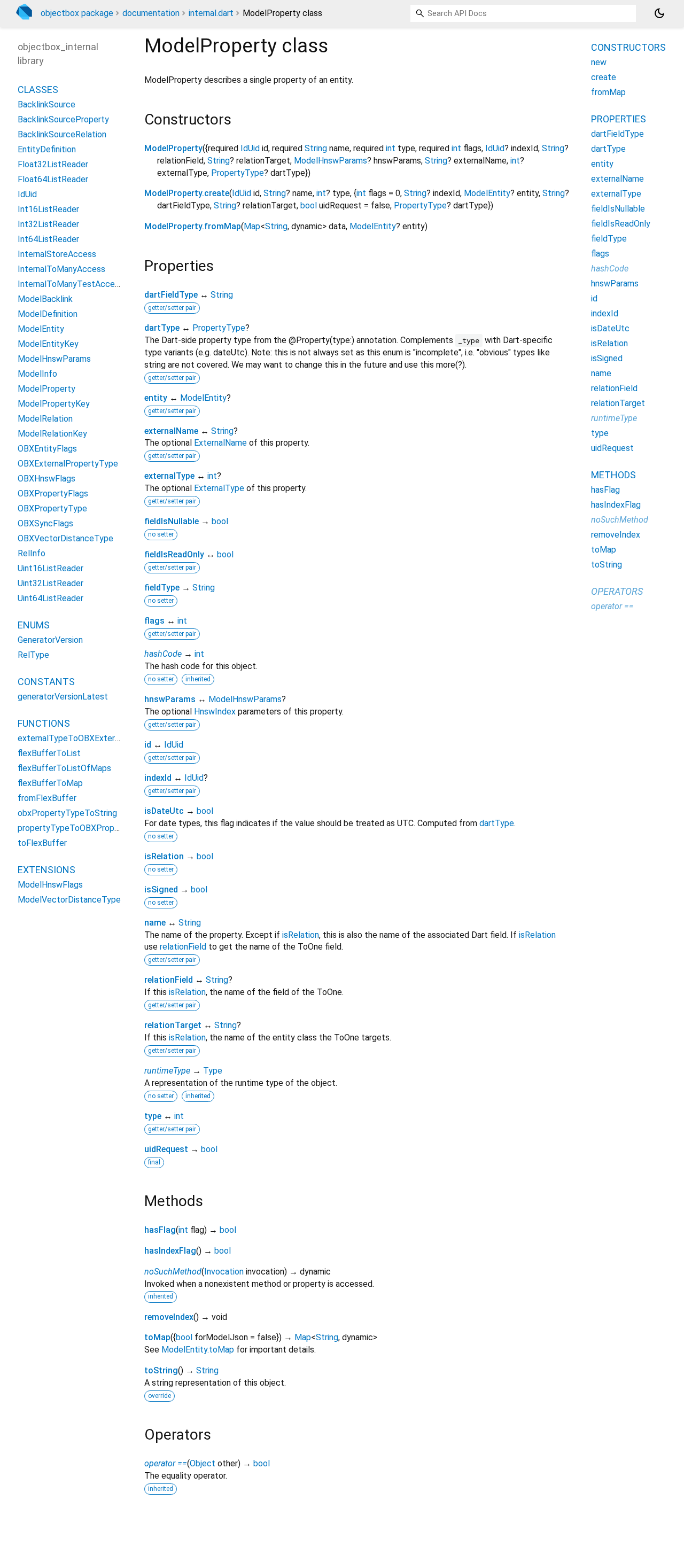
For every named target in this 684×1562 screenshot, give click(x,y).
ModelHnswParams (330, 161)
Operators (617, 591)
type (152, 1116)
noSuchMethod (172, 1271)
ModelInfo (37, 374)
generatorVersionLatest (63, 696)
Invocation (224, 1271)
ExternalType (219, 488)
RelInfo (31, 553)
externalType (169, 476)
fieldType (162, 587)
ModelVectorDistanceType (69, 900)
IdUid (250, 148)
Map (252, 226)
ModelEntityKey (48, 344)
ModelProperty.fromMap (192, 226)
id (147, 745)
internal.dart (211, 13)
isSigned (161, 889)
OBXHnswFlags (46, 478)
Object (202, 1463)
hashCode (163, 654)
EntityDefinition (47, 149)
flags (154, 621)
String (316, 148)
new (599, 62)
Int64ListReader (48, 239)
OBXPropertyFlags (53, 493)
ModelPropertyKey (54, 404)
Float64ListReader (53, 179)
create (603, 77)
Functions (44, 723)
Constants (46, 681)
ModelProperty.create (186, 193)
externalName (171, 431)
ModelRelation (45, 419)
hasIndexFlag (170, 1251)
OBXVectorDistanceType (65, 538)
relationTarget (172, 1025)
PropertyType (237, 173)
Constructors (628, 47)
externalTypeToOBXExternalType (81, 738)
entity (155, 398)
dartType (162, 328)
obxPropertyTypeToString (67, 813)
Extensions (46, 869)
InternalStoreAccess (57, 254)
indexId (158, 778)
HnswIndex (215, 711)
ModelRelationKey (52, 434)
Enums (34, 625)
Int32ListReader (48, 224)
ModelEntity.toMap (197, 1350)
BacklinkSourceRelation (62, 134)
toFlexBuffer (42, 843)
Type (212, 1071)
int (390, 148)
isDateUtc (164, 811)
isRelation (164, 856)
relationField (183, 947)
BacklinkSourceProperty (63, 119)
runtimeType (167, 1071)
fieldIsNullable (171, 521)
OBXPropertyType (52, 508)
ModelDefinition (47, 314)
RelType (33, 655)
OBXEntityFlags (47, 449)
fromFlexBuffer (47, 798)
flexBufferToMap (50, 783)
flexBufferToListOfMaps (64, 768)
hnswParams (170, 699)
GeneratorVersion (50, 640)
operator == (165, 1463)
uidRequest (166, 1149)
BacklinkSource (46, 104)
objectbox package (77, 13)
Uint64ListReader (50, 598)
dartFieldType (171, 295)
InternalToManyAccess (61, 269)
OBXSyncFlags (45, 523)
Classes (38, 89)
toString (161, 1370)
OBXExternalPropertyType (68, 464)
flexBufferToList (49, 753)
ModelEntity (487, 193)
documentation (151, 13)
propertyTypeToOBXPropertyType (83, 828)
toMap (157, 1337)
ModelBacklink (45, 299)
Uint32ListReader (50, 583)
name (155, 923)
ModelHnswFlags (50, 885)
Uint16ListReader (50, 568)
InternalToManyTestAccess (70, 284)
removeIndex (168, 1317)
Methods (613, 474)
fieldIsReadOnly (174, 554)
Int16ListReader (48, 209)
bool (308, 205)
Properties (618, 119)
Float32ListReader (53, 164)
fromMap (608, 92)
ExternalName (220, 443)
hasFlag (160, 1230)
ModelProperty (173, 148)
